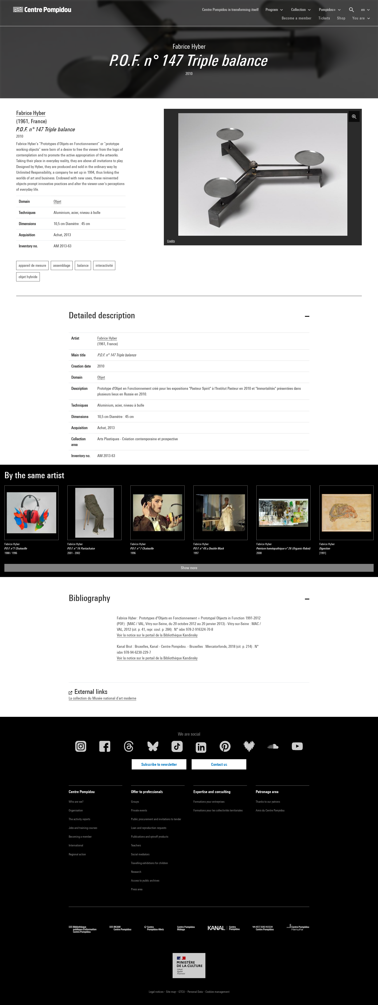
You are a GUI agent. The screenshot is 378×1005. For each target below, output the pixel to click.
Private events (139, 810)
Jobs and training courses (83, 828)
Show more (189, 567)
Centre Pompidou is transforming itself (232, 9)
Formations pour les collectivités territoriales (218, 810)
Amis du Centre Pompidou (270, 810)
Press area (136, 889)
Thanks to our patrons (268, 801)
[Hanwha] (298, 932)
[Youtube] (297, 747)
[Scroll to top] (368, 995)
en (363, 9)
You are (359, 18)
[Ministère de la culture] (189, 965)
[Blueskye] (153, 747)
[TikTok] (177, 747)
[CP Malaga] (189, 932)
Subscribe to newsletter (159, 764)
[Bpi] (86, 932)
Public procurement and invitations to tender (156, 819)
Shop (343, 18)
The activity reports (79, 819)
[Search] (351, 9)
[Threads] (129, 747)
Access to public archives (145, 880)
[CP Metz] (157, 932)
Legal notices (156, 991)
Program (272, 9)
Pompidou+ (328, 9)
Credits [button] (171, 241)
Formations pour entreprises (208, 801)
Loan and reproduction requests (148, 828)
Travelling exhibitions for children (149, 863)
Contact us (219, 764)
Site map (171, 991)
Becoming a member (80, 836)
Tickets (324, 18)
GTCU (182, 991)
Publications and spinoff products (149, 836)
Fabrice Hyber (31, 112)
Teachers (136, 845)
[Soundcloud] (273, 747)
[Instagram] (81, 747)
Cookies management (217, 991)
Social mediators (140, 854)
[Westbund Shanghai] (266, 932)
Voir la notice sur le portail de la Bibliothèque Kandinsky (157, 635)
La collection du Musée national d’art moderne (102, 698)
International (76, 845)
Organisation (76, 810)
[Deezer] (249, 747)
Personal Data (195, 991)
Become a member (298, 18)
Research (136, 871)
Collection (299, 9)
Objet (57, 201)
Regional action (77, 854)
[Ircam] (123, 932)
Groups (135, 801)
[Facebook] (105, 747)
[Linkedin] (201, 747)
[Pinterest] (225, 747)
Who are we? (76, 801)
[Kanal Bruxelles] (227, 932)
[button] (189, 316)
